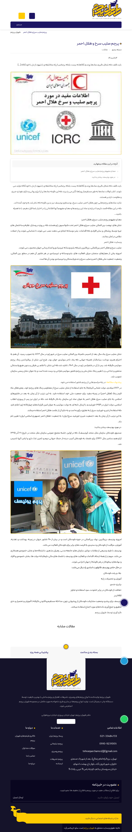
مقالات (105, 49)
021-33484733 (108, 736)
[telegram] (57, 818)
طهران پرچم (15, 32)
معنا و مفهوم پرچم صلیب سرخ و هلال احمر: (98, 171)
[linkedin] (45, 818)
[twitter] (32, 818)
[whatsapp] (39, 818)
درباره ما (31, 763)
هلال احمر (108, 242)
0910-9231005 (108, 744)
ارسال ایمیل (18, 797)
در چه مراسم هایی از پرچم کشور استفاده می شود (83, 382)
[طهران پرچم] (107, 9)
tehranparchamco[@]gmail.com (100, 751)
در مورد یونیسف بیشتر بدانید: (104, 177)
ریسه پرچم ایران (56, 736)
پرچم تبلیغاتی (56, 743)
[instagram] (51, 818)
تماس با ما (30, 756)
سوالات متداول (28, 748)
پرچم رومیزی (57, 751)
